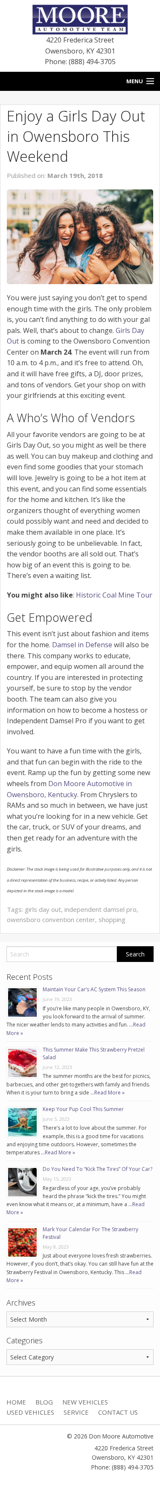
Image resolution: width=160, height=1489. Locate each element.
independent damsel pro (100, 909)
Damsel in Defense (82, 644)
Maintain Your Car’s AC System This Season (94, 989)
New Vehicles (85, 1402)
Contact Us (118, 1412)
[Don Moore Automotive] (80, 18)
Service (76, 1412)
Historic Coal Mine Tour (114, 595)
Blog (44, 1402)
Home (16, 1402)
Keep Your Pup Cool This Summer (83, 1109)
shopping (112, 919)
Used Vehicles (30, 1412)
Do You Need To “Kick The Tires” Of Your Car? (97, 1169)
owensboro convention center (51, 919)
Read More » (109, 1092)
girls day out (43, 909)
